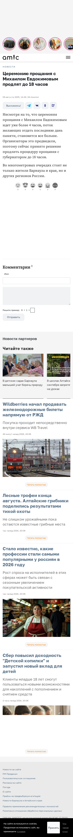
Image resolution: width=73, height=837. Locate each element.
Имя (6, 274)
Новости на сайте (12, 769)
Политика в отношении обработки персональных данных (32, 810)
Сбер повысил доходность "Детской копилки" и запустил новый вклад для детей (32, 663)
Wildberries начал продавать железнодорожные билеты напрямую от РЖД (34, 409)
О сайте (7, 791)
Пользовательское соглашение (19, 778)
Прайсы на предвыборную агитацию (21, 796)
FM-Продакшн (10, 774)
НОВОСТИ (9, 67)
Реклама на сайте (12, 782)
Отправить (13, 317)
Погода (6, 787)
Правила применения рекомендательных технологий (30, 806)
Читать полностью (36, 484)
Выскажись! (13, 105)
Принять (53, 827)
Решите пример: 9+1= (16, 310)
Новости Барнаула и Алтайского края (22, 800)
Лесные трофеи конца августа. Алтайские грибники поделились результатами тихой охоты (35, 503)
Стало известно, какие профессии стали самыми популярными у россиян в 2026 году (31, 556)
